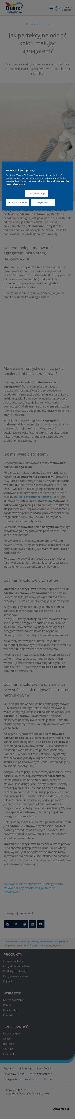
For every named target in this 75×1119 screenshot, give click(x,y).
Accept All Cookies (17, 202)
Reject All (43, 202)
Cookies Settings (36, 193)
